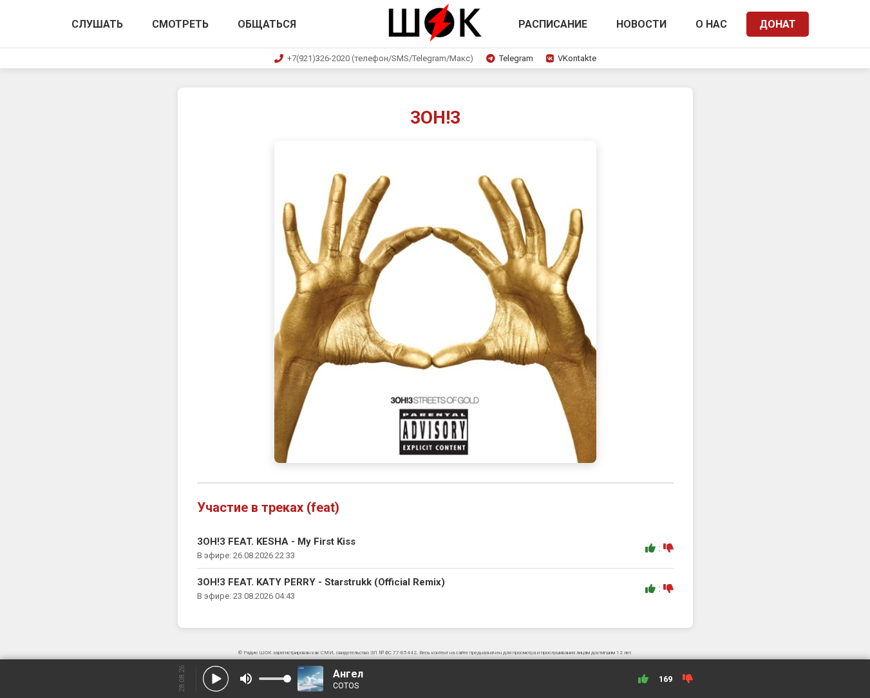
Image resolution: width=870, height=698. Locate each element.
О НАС (711, 24)
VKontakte (577, 58)
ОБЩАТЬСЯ (267, 24)
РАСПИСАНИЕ (552, 24)
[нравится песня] (650, 548)
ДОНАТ (777, 24)
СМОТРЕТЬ (180, 24)
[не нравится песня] (668, 548)
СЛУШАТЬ (97, 24)
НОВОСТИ (641, 24)
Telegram (516, 58)
